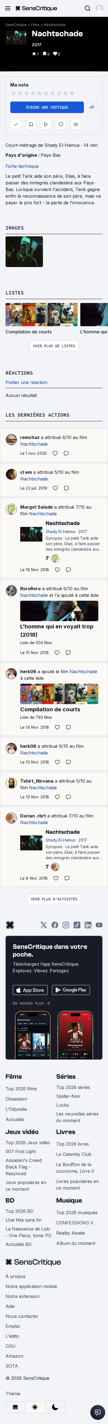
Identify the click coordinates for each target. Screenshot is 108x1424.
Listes (15, 292)
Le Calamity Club (73, 1154)
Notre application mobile (31, 1286)
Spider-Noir (68, 1096)
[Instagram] (66, 926)
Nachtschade (55, 25)
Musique (69, 1200)
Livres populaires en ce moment (77, 1185)
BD (10, 1200)
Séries (66, 1076)
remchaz (30, 437)
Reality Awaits (70, 1233)
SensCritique (16, 25)
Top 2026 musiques (76, 1212)
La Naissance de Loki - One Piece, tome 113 (28, 1232)
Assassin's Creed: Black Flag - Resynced (24, 1167)
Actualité (15, 1119)
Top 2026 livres (72, 1144)
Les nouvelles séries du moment (77, 1117)
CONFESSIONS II (74, 1223)
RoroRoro (30, 588)
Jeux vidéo (22, 1132)
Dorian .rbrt (33, 816)
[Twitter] (43, 926)
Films (35, 25)
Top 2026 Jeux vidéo (28, 1142)
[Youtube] (99, 926)
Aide (10, 1306)
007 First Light (21, 1151)
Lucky (62, 1105)
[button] (99, 8)
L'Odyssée (16, 1109)
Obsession (16, 1099)
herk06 (28, 671)
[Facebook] (55, 926)
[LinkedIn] (88, 926)
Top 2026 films (21, 1088)
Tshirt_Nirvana (36, 781)
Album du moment (75, 1243)
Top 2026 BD (20, 1211)
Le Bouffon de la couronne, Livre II (75, 1168)
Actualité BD (19, 1244)
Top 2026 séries (73, 1087)
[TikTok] (77, 926)
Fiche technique (22, 166)
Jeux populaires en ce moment (26, 1186)
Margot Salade (36, 507)
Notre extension (22, 1296)
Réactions (19, 373)
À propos (15, 1276)
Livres (65, 1132)
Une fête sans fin (24, 1220)
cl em (26, 472)
